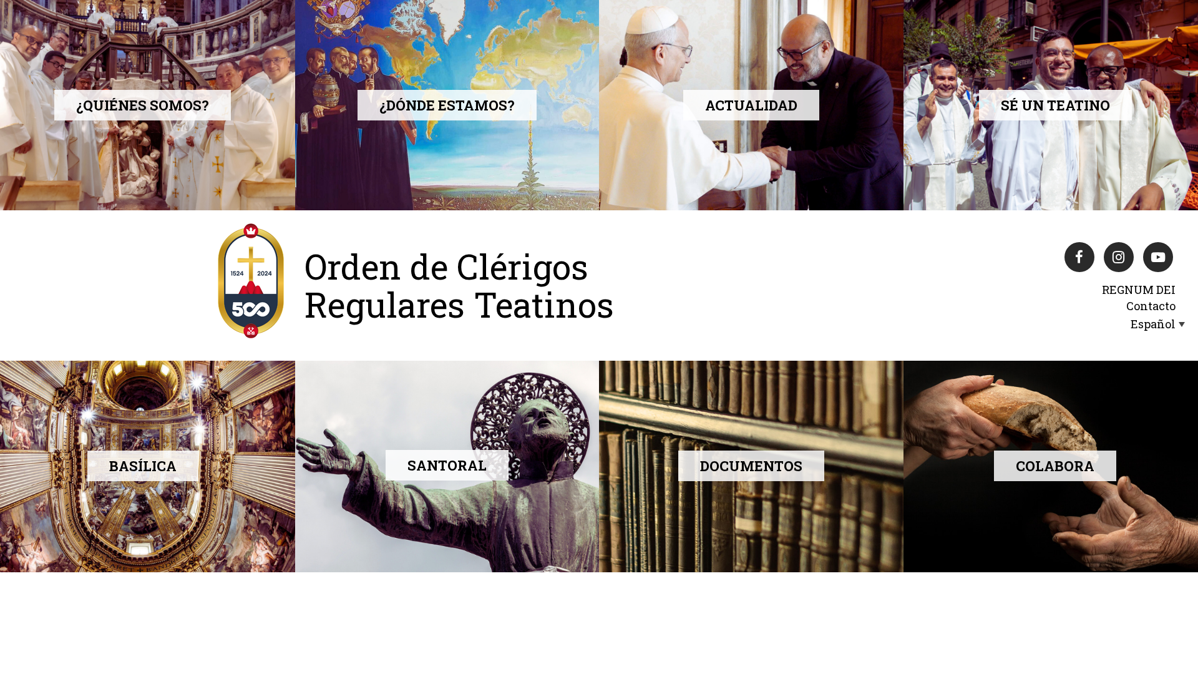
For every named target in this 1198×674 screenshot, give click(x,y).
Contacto (1151, 305)
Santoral (447, 465)
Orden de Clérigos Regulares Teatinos (459, 285)
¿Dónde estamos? (447, 105)
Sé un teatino (1055, 105)
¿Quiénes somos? (142, 105)
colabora (1055, 466)
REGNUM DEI (1139, 289)
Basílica (143, 466)
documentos (751, 466)
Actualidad (751, 105)
